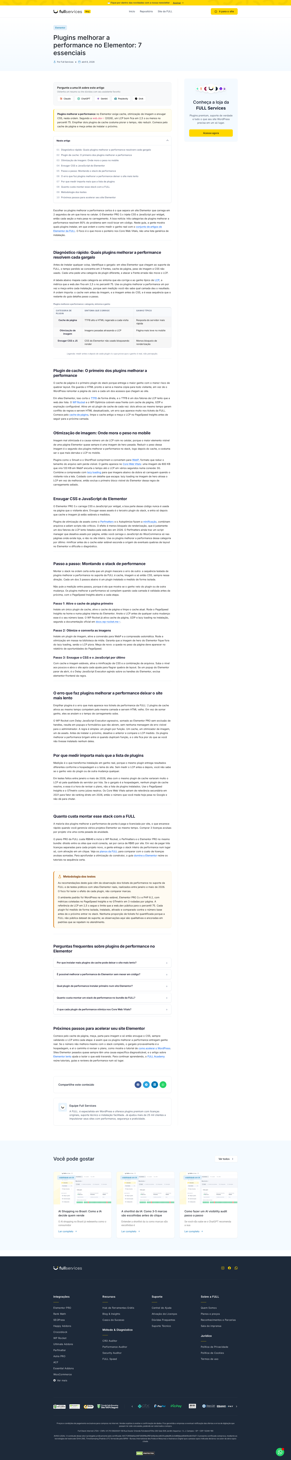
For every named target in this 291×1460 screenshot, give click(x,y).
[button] (138, 1084)
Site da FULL (165, 11)
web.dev (97, 118)
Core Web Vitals (132, 463)
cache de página (78, 414)
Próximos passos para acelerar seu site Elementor (88, 197)
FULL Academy (156, 1056)
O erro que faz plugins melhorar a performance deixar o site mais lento (99, 176)
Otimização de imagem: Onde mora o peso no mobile (90, 160)
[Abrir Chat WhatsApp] (280, 1452)
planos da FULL (109, 851)
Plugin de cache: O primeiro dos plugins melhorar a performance (96, 155)
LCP (157, 280)
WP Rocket (79, 402)
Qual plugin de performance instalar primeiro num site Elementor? (95, 985)
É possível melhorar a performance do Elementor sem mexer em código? (98, 974)
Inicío (132, 11)
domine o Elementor (145, 855)
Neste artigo (63, 140)
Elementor (60, 27)
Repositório (146, 11)
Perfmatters (107, 521)
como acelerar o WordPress (154, 1048)
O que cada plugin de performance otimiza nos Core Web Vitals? (94, 1009)
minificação (150, 521)
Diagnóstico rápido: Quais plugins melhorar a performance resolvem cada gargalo (106, 149)
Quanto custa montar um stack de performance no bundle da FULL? (96, 997)
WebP (135, 459)
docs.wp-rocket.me (107, 621)
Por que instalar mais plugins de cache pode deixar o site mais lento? (97, 962)
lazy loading (94, 472)
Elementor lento (62, 1056)
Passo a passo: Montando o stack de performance (88, 170)
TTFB (94, 398)
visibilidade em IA (66, 1177)
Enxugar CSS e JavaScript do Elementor (83, 165)
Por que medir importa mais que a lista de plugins (88, 181)
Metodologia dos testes (74, 192)
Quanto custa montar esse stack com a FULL (85, 186)
